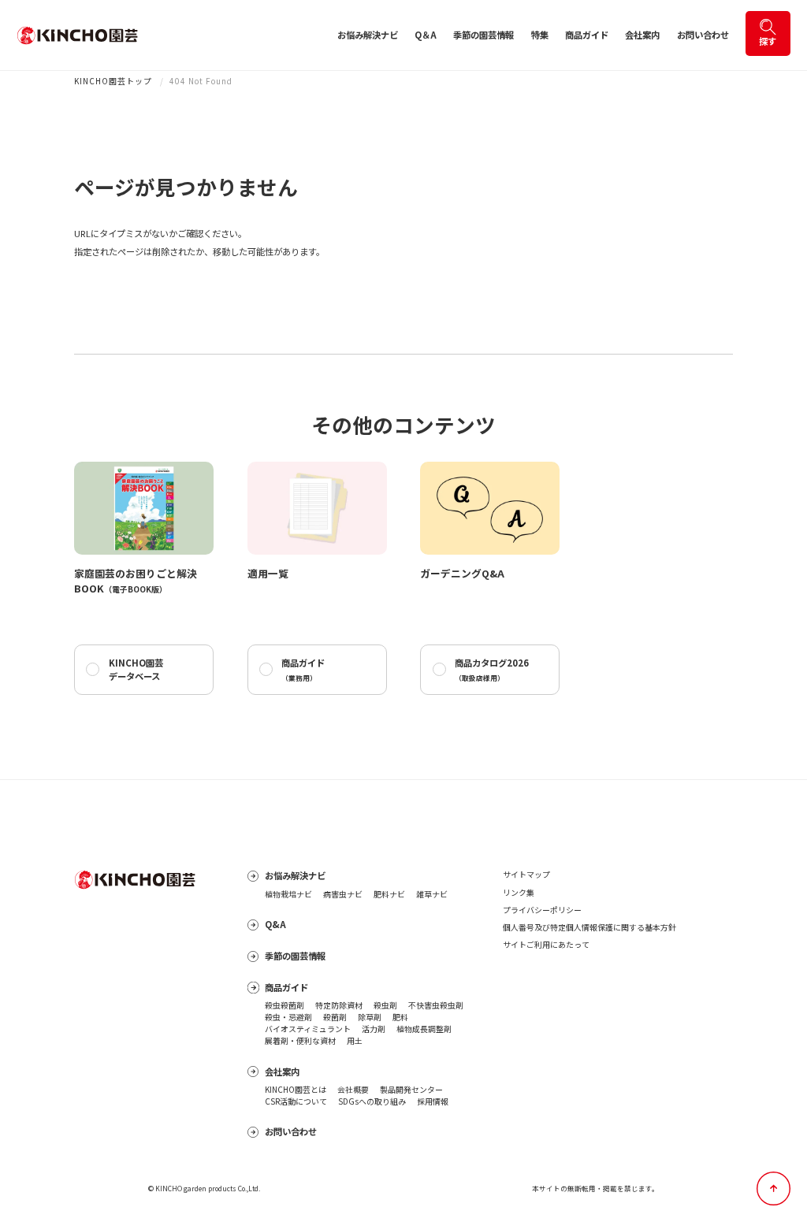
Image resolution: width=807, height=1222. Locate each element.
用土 (355, 1040)
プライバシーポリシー (542, 910)
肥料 (400, 1017)
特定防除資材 (339, 1005)
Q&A (275, 924)
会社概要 (353, 1089)
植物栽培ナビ (288, 894)
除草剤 (369, 1017)
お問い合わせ (703, 34)
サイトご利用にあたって (546, 944)
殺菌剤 (335, 1017)
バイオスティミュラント (308, 1028)
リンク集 (518, 892)
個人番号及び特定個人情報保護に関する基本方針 (589, 927)
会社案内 (642, 34)
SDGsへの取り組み (372, 1101)
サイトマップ (526, 874)
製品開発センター (411, 1089)
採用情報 (432, 1101)
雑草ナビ (432, 894)
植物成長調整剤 (424, 1028)
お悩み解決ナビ (367, 34)
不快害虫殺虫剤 (435, 1005)
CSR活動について (296, 1101)
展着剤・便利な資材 (300, 1040)
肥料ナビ (389, 894)
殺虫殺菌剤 (284, 1005)
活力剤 (373, 1028)
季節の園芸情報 (483, 34)
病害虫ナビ (343, 894)
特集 (540, 34)
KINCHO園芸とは (295, 1089)
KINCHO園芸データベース (136, 669)
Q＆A (426, 34)
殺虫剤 (385, 1005)
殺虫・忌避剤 (288, 1017)
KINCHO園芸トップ (113, 81)
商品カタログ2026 (492, 669)
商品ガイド (586, 34)
